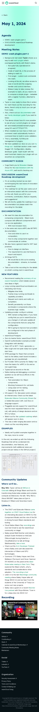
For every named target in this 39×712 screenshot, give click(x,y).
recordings (28, 525)
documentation (26, 113)
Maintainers (5, 650)
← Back (4, 15)
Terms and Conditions (9, 684)
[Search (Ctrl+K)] (35, 3)
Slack (3, 642)
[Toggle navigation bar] (3, 2)
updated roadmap (25, 416)
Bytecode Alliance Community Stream (19, 398)
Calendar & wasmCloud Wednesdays (14, 645)
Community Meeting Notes (10, 647)
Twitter (4, 661)
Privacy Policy (6, 681)
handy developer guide (16, 115)
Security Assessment (8, 678)
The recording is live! (20, 572)
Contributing (6, 639)
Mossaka (23, 165)
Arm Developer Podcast (25, 546)
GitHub (4, 636)
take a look (20, 543)
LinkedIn (4, 664)
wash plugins (19, 60)
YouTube (5, 667)
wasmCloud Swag (7, 689)
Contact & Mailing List (9, 687)
